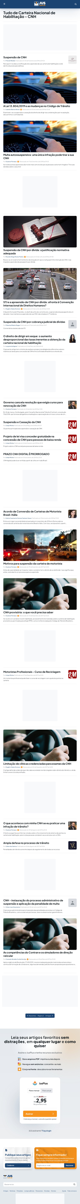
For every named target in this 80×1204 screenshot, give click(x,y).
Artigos (5, 1191)
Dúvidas (47, 1191)
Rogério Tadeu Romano (13, 309)
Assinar (29, 1113)
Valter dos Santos (11, 846)
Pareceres (39, 1191)
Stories (53, 1191)
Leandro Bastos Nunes (13, 109)
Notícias (12, 1191)
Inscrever (69, 1165)
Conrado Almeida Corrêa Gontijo (16, 959)
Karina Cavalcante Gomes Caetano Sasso (18, 518)
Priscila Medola (10, 60)
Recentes (32, 1016)
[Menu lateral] (4, 4)
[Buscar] (74, 1184)
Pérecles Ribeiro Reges (13, 325)
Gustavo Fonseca (11, 161)
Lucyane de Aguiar (11, 346)
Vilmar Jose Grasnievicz (13, 907)
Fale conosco (72, 1191)
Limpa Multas (10, 425)
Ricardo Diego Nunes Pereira (14, 257)
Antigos (48, 1016)
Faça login (46, 1130)
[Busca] (76, 4)
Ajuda (64, 1191)
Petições (20, 1191)
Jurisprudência (29, 1191)
